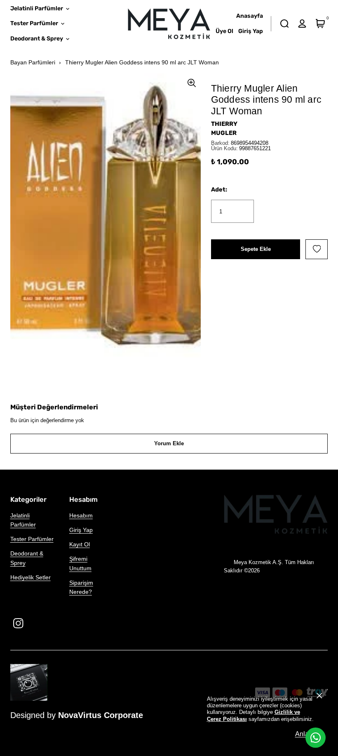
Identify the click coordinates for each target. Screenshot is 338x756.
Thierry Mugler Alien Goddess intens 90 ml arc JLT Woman (142, 62)
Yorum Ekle (169, 443)
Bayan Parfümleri (32, 62)
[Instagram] (18, 623)
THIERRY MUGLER (224, 128)
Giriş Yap (81, 530)
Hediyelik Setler (30, 577)
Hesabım (81, 515)
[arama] (284, 23)
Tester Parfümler (32, 539)
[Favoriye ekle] (316, 249)
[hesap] (302, 23)
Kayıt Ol (79, 544)
